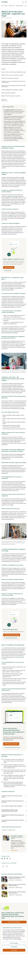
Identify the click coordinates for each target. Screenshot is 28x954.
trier (17, 657)
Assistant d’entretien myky (10, 638)
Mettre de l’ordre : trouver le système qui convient (12, 75)
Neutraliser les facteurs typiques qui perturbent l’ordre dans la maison (13, 86)
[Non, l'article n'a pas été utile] (6, 866)
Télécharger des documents (11, 743)
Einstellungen (14, 946)
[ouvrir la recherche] (23, 2)
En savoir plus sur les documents (12, 747)
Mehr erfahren (18, 939)
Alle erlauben (14, 950)
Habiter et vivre (12, 5)
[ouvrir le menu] (25, 2)
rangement (9, 196)
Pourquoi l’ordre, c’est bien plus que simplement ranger (13, 72)
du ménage (14, 196)
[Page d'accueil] (2, 5)
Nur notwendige (14, 943)
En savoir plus (7, 270)
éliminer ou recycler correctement (12, 331)
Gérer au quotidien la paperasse (8, 92)
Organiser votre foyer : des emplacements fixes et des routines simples (13, 82)
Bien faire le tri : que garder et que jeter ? (10, 78)
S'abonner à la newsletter (14, 922)
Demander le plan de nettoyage (11, 634)
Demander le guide (8, 267)
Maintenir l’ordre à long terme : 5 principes (10, 95)
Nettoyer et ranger (19, 5)
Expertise (5, 5)
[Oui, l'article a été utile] (3, 866)
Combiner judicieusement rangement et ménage (12, 89)
